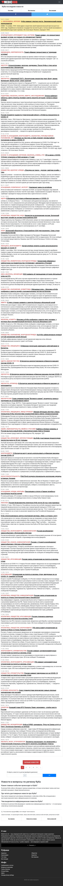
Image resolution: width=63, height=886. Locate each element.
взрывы (21, 491)
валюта (5, 742)
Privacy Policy (5, 871)
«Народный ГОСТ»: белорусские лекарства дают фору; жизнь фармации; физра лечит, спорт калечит (29, 80)
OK (49, 775)
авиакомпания (30, 531)
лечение (23, 155)
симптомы (26, 289)
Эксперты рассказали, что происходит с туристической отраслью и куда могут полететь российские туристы (29, 743)
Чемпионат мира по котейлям (40, 187)
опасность (13, 690)
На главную (11, 818)
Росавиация (16, 559)
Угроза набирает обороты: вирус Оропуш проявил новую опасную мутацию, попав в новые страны (29, 98)
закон (13, 542)
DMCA (2, 873)
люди (21, 170)
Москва (5, 503)
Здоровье (4, 853)
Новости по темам (31, 818)
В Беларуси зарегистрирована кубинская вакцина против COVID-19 (36, 374)
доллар (14, 170)
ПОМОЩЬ (14, 383)
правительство (20, 651)
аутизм (31, 35)
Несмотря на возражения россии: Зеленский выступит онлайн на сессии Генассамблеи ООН (30, 216)
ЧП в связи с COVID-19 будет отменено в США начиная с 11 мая (31, 156)
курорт (25, 187)
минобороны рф (14, 429)
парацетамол (7, 35)
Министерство (13, 361)
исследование (38, 96)
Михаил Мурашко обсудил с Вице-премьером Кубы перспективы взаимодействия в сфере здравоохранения (30, 413)
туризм (5, 690)
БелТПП (5, 65)
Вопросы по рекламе (7, 867)
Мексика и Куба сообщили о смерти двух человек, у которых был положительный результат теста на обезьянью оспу (29, 321)
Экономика (8, 21)
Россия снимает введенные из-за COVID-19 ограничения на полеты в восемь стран (29, 674)
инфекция (18, 274)
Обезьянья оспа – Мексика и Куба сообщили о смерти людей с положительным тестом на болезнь (29, 290)
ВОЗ (3, 274)
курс (11, 742)
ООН (22, 215)
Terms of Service (5, 869)
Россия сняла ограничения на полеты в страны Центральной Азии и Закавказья (29, 596)
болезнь (14, 96)
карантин (36, 136)
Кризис (18, 21)
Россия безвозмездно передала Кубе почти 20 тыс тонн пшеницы (34, 503)
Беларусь (5, 78)
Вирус (28, 96)
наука (21, 96)
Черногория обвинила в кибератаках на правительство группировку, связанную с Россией (28, 262)
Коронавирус (4, 855)
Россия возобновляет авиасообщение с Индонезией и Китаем (27, 532)
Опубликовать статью (7, 865)
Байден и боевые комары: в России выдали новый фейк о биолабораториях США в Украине (29, 430)
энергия (5, 707)
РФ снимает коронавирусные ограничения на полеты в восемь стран (29, 663)
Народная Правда (29, 261)
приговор (15, 438)
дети (4, 198)
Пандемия (14, 136)
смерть (13, 319)
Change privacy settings (7, 875)
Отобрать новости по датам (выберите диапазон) (22, 772)
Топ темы (10, 10)
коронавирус (25, 136)
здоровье (5, 96)
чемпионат (16, 187)
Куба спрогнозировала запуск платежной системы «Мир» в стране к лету (29, 516)
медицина (6, 52)
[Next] (40, 767)
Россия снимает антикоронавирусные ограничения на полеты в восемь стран (28, 652)
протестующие (27, 438)
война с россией (29, 429)
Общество (6, 170)
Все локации (52, 10)
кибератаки (16, 261)
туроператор (20, 742)
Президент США (20, 35)
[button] (16, 14)
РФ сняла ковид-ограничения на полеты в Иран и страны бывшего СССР (29, 629)
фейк (4, 429)
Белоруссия (6, 398)
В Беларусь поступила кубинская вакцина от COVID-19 (27, 198)
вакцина (5, 246)
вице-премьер (27, 412)
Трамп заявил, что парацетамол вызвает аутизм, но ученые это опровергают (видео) (30, 36)
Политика (6, 215)
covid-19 (5, 136)
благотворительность (11, 476)
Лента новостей (51, 818)
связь (38, 155)
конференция (16, 724)
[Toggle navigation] (59, 2)
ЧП (13, 138)
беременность (17, 52)
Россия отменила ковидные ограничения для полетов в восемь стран (27, 617)
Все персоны (31, 10)
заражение (15, 289)
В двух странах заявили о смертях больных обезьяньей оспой (31, 302)
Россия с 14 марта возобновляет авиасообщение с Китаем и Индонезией (28, 543)
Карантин (34, 855)
